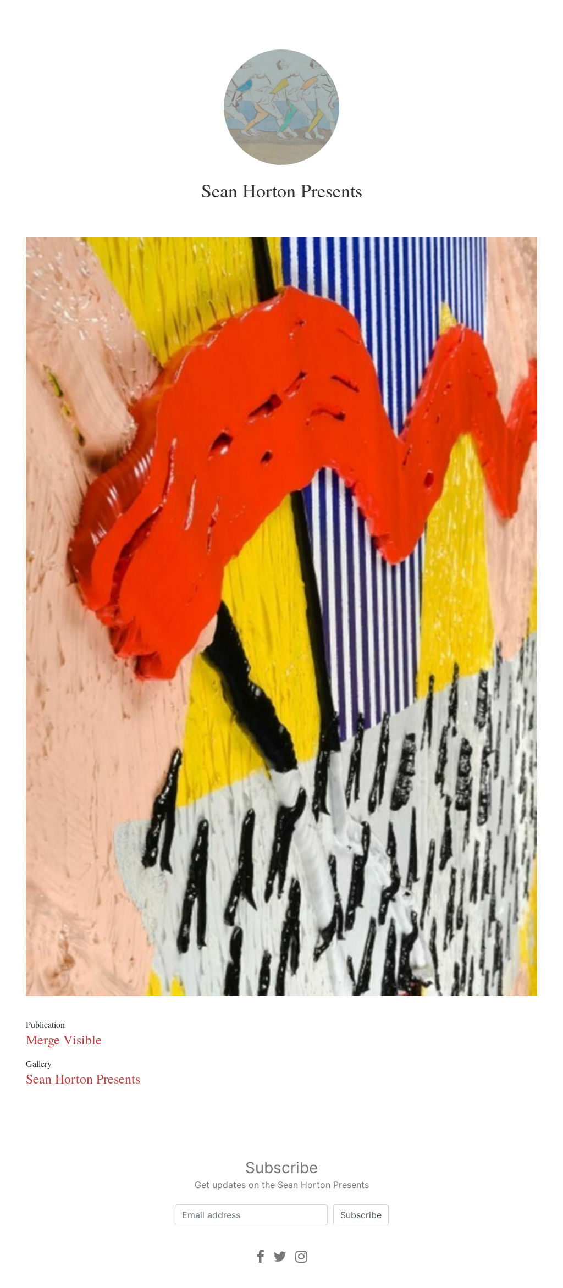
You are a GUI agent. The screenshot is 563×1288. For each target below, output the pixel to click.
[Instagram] (301, 1256)
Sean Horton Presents (281, 190)
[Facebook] (260, 1256)
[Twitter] (280, 1256)
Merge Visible (64, 1039)
